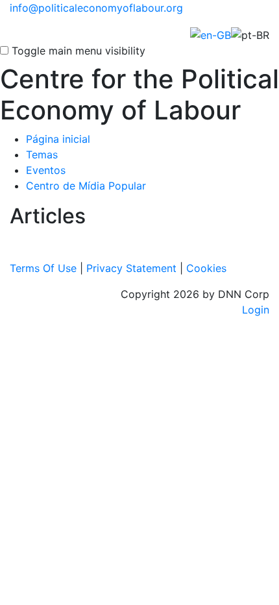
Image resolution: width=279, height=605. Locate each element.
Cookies (206, 268)
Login (255, 309)
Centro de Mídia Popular (86, 185)
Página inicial (58, 138)
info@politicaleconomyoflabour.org (96, 7)
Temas (42, 154)
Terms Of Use (43, 268)
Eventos (46, 170)
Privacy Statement (131, 268)
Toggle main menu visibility (78, 50)
